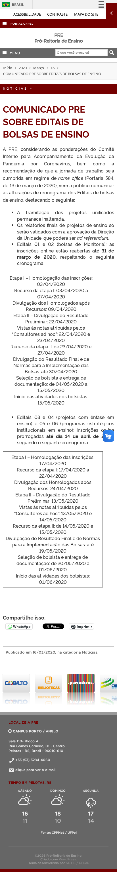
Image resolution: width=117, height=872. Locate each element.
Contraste (57, 14)
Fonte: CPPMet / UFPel (59, 832)
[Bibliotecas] (48, 689)
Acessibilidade (27, 14)
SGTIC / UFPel (77, 863)
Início (7, 67)
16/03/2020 (44, 652)
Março (38, 67)
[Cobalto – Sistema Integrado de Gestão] (16, 689)
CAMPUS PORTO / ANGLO (35, 731)
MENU (13, 53)
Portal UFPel (22, 23)
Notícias (15, 88)
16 (53, 67)
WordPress (67, 859)
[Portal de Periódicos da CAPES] (81, 689)
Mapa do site (86, 14)
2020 (23, 67)
